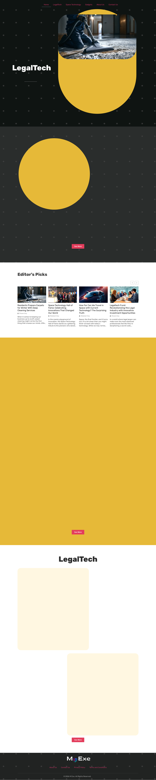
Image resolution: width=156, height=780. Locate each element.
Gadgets (88, 5)
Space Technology (73, 5)
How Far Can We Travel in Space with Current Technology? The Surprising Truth (92, 309)
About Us (100, 5)
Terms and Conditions (98, 767)
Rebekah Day (54, 316)
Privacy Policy (79, 767)
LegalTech (57, 5)
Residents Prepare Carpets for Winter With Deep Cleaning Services (31, 308)
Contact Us (113, 5)
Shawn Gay (23, 313)
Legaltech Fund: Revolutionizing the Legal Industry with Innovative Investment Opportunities (122, 309)
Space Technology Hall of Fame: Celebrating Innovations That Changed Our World (61, 309)
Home (46, 5)
